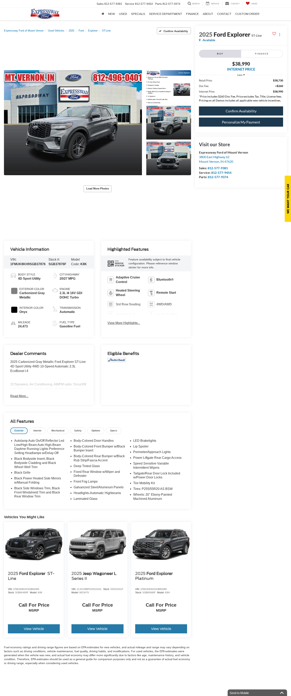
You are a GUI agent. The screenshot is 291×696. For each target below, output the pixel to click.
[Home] (103, 14)
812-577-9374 (218, 177)
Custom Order (247, 13)
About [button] (208, 13)
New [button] (111, 13)
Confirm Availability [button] (241, 111)
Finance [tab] (262, 53)
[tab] (19, 430)
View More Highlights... (123, 323)
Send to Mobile (239, 693)
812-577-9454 (221, 172)
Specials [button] (138, 13)
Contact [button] (224, 13)
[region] (241, 91)
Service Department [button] (165, 13)
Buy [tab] (220, 53)
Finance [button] (192, 13)
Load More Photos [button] (97, 188)
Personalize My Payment (241, 122)
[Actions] (279, 34)
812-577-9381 (218, 168)
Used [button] (123, 13)
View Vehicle (34, 629)
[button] (73, 122)
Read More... (19, 396)
